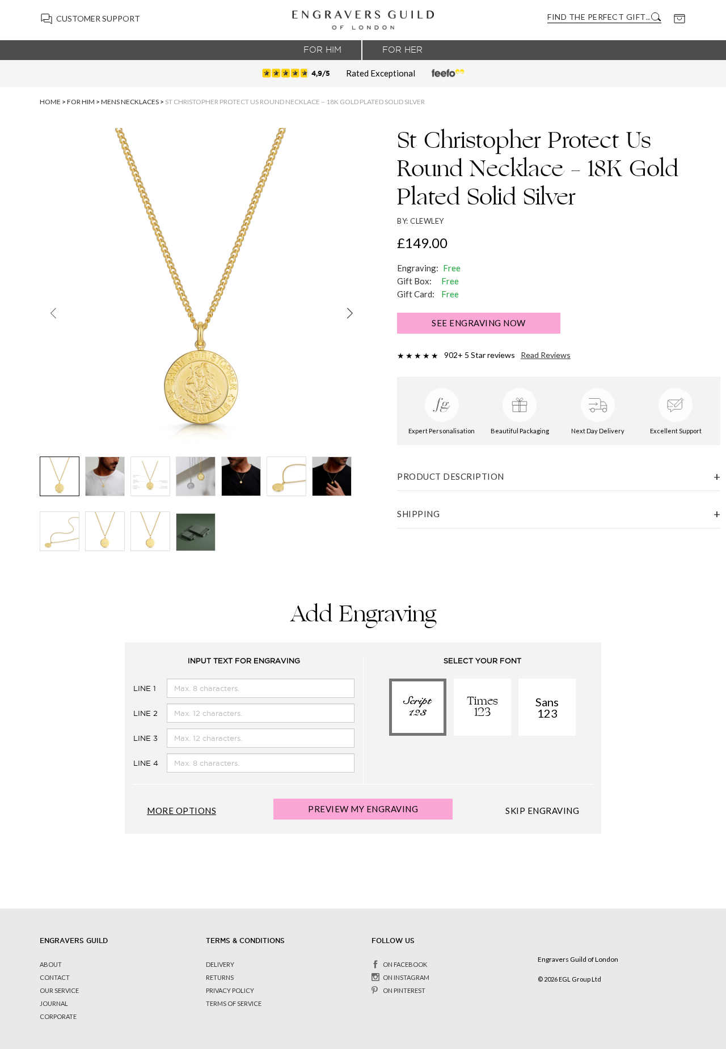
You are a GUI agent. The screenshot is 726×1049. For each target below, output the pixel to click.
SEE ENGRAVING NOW (479, 323)
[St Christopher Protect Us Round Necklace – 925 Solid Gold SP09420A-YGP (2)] (332, 476)
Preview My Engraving (363, 809)
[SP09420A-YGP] (105, 476)
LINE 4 (135, 763)
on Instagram (406, 977)
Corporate (58, 1016)
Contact (55, 977)
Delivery (220, 964)
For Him (322, 49)
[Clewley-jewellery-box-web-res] (196, 532)
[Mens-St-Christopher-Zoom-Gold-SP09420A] (286, 476)
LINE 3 (135, 738)
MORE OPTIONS (181, 811)
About (51, 964)
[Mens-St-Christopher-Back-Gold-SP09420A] (105, 531)
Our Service (59, 990)
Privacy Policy (230, 990)
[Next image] (349, 312)
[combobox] (598, 17)
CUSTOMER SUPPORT (98, 18)
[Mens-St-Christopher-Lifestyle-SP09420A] (196, 476)
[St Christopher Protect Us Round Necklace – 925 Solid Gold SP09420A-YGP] (241, 476)
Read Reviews (546, 355)
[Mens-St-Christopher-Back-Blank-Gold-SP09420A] (150, 531)
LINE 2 (135, 713)
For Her (402, 49)
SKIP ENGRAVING (542, 811)
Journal (54, 1003)
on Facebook (405, 964)
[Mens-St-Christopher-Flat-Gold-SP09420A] (59, 531)
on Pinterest (404, 990)
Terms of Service (233, 1003)
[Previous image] (53, 312)
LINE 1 (135, 688)
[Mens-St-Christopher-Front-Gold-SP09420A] (59, 476)
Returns (220, 977)
